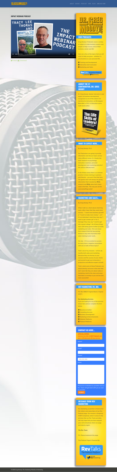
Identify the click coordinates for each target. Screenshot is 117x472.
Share (15, 60)
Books (77, 3)
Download (23, 60)
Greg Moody (18, 469)
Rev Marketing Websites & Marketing (33, 469)
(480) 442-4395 (101, 3)
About (72, 3)
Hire (89, 3)
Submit (81, 392)
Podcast (84, 3)
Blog (94, 3)
